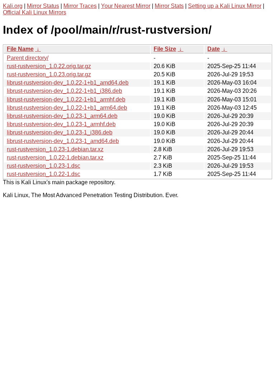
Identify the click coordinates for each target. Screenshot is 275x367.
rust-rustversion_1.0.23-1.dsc (43, 166)
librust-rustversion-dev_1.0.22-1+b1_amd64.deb (68, 83)
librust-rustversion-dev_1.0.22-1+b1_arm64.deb (67, 108)
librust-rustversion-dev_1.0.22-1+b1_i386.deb (64, 91)
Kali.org (13, 6)
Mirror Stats (169, 6)
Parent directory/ (27, 58)
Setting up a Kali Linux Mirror (224, 6)
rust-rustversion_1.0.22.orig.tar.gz (49, 66)
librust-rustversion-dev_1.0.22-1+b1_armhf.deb (66, 99)
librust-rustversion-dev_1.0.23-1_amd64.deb (63, 141)
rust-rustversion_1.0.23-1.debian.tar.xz (55, 149)
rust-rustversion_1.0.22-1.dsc (43, 174)
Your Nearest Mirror (125, 6)
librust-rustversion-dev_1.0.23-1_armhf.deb (61, 124)
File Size (165, 49)
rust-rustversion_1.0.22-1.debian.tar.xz (55, 157)
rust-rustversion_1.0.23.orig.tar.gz (49, 74)
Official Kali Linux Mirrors (34, 12)
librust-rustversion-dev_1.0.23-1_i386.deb (59, 132)
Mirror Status (43, 6)
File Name (20, 49)
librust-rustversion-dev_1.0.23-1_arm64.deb (62, 116)
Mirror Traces (80, 6)
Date (213, 49)
